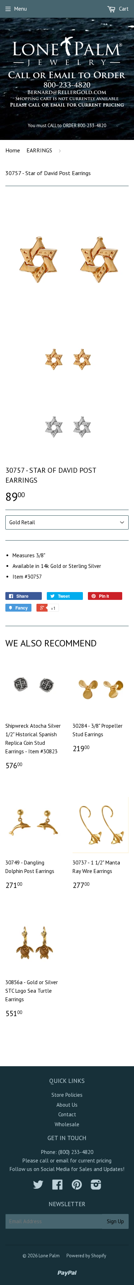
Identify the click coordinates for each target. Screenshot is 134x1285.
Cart (123, 8)
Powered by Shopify (86, 1256)
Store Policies (67, 1094)
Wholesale (67, 1124)
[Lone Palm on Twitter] (38, 1186)
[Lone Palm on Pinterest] (76, 1186)
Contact (67, 1114)
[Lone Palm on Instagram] (96, 1186)
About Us (67, 1104)
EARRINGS (39, 150)
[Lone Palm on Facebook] (57, 1186)
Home (12, 150)
